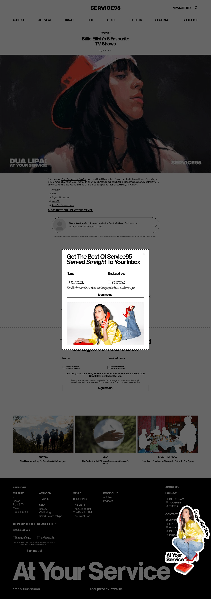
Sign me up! (105, 294)
